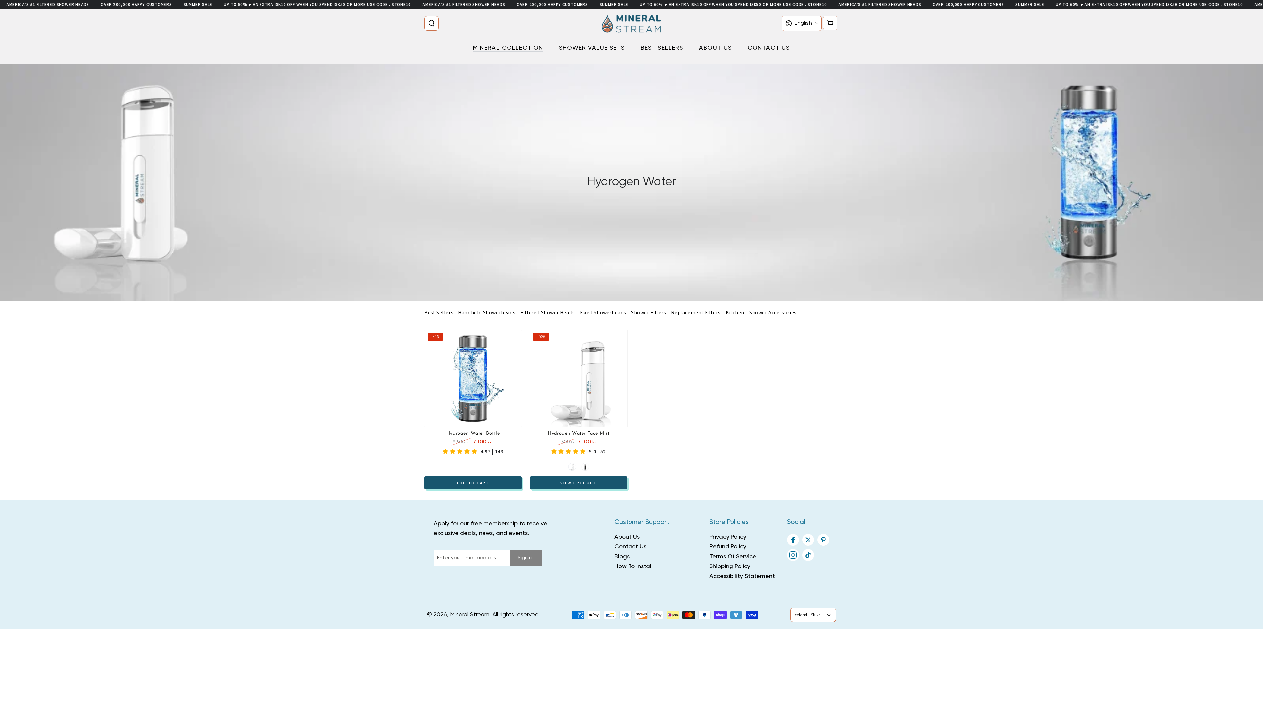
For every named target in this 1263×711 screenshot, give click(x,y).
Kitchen (735, 312)
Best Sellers (438, 312)
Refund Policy (727, 547)
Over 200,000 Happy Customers (136, 4)
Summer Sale (198, 4)
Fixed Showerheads (603, 312)
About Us (627, 537)
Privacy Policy (727, 537)
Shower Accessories (773, 312)
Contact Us (630, 547)
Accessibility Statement (742, 576)
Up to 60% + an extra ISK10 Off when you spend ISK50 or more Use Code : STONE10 (317, 4)
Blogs (622, 557)
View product (578, 482)
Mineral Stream (469, 615)
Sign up (526, 557)
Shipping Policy (729, 566)
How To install (633, 566)
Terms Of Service (732, 557)
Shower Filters (648, 312)
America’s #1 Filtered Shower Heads (47, 4)
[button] (432, 23)
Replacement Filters (695, 312)
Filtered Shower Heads (547, 312)
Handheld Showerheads (486, 312)
